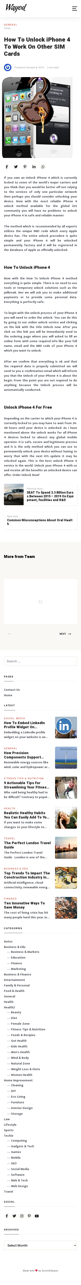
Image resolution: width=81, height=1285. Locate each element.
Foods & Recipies (45, 584)
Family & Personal (16, 985)
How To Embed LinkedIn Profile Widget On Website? (24, 725)
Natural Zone (20, 1063)
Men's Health (20, 1052)
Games (16, 1152)
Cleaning (17, 1085)
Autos (8, 941)
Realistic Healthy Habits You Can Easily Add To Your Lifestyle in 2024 (27, 815)
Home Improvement (18, 1080)
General (10, 24)
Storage (17, 1113)
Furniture (17, 1102)
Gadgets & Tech (22, 1146)
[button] (74, 8)
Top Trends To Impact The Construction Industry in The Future (27, 875)
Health (10, 808)
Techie (8, 1135)
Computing (19, 1140)
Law (7, 1119)
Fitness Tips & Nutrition (24, 778)
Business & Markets (25, 952)
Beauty (16, 1012)
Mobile (16, 1157)
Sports (9, 1130)
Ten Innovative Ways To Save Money (24, 905)
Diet (14, 1018)
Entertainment (14, 980)
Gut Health (19, 1040)
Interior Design (22, 1108)
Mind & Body (20, 1058)
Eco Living (18, 1096)
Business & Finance (17, 974)
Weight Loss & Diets (25, 1069)
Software (18, 1174)
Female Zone (20, 1023)
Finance (10, 898)
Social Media (14, 718)
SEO (14, 1163)
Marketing (18, 969)
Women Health (21, 1075)
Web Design (19, 1186)
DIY (13, 1091)
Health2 (9, 1007)
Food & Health (14, 991)
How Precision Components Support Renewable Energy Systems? (22, 755)
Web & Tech (19, 1180)
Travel (9, 838)
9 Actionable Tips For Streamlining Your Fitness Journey (26, 785)
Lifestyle (10, 1124)
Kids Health (19, 1046)
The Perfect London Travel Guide (27, 845)
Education (18, 957)
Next (63, 633)
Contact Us (12, 690)
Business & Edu (16, 868)
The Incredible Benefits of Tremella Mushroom (52, 593)
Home (8, 695)
